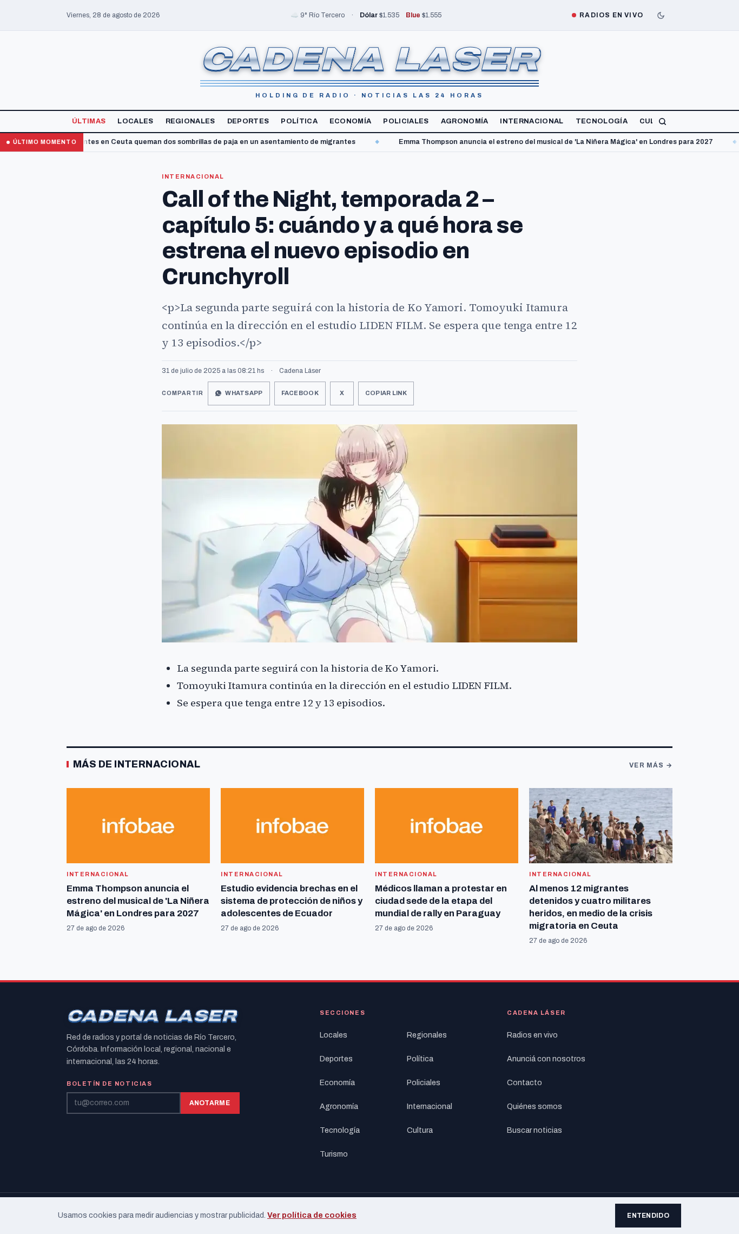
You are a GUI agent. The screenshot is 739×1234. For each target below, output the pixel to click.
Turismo (334, 1154)
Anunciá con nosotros (546, 1059)
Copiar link (386, 393)
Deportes (248, 121)
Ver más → (650, 765)
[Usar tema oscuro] (660, 15)
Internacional (531, 121)
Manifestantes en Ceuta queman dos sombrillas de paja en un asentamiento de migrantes (170, 142)
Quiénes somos (534, 1106)
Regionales (190, 121)
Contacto (524, 1083)
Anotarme (209, 1103)
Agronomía (465, 121)
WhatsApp (243, 393)
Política (299, 121)
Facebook (300, 393)
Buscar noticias (534, 1130)
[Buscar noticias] (662, 121)
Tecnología (602, 121)
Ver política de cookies (312, 1215)
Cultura (420, 1130)
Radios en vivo (532, 1035)
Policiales (405, 121)
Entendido (648, 1215)
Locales (135, 121)
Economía (350, 121)
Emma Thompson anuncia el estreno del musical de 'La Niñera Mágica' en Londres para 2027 (524, 142)
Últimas (88, 121)
